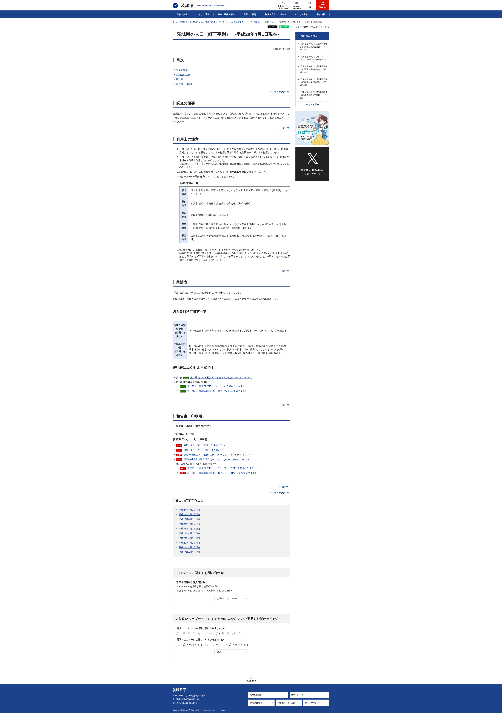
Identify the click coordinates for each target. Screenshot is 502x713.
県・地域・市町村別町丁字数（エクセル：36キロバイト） (221, 377)
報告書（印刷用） (185, 84)
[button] (296, 5)
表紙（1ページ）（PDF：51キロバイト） (206, 445)
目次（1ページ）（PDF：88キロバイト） (206, 450)
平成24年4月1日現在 (189, 524)
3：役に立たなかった (229, 633)
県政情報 (183, 22)
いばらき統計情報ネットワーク (212, 22)
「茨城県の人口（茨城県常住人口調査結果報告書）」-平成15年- (313, 47)
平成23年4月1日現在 (189, 528)
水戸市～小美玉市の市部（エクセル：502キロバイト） (216, 386)
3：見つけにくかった (237, 644)
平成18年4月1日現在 (189, 552)
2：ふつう (206, 633)
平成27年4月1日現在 (189, 510)
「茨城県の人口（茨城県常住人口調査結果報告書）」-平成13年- (313, 82)
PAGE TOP (251, 681)
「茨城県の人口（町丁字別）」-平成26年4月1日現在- (313, 58)
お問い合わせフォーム (227, 598)
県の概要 (193, 22)
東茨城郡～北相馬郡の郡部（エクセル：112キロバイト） (217, 391)
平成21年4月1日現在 (189, 538)
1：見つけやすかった (190, 644)
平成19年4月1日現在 (189, 547)
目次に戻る (284, 128)
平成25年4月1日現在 (189, 519)
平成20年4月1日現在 (189, 542)
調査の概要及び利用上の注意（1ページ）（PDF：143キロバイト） (219, 454)
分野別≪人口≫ (270, 22)
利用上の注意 (183, 74)
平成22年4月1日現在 (189, 533)
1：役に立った (187, 633)
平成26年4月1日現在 (189, 514)
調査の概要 (182, 70)
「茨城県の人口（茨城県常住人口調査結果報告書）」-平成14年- (313, 95)
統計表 (179, 79)
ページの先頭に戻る (279, 92)
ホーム (175, 22)
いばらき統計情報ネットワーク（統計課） (244, 22)
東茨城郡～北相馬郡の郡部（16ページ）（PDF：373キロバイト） (222, 473)
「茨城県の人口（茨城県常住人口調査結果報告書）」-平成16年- (313, 69)
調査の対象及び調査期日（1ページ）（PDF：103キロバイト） (217, 459)
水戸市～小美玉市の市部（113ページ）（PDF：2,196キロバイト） (222, 468)
